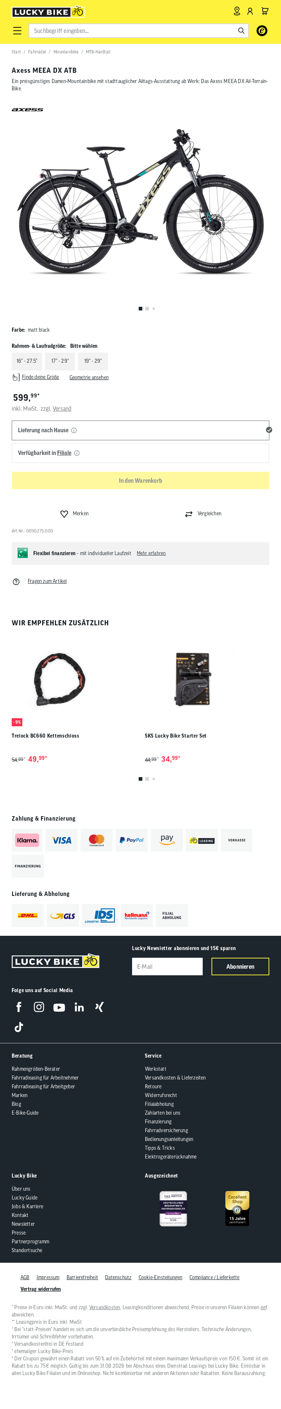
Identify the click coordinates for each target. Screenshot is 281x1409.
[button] (17, 30)
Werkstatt (155, 1069)
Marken (19, 1095)
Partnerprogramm (30, 1241)
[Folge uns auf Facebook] (19, 1007)
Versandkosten (104, 1307)
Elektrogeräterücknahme (170, 1157)
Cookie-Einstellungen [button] (161, 1277)
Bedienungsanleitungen (169, 1139)
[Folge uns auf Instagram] (39, 1007)
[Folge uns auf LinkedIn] (79, 1007)
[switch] (257, 1381)
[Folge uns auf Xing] (99, 1007)
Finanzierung (158, 1121)
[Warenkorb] (265, 11)
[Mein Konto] (250, 11)
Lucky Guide (24, 1198)
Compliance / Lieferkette (215, 1277)
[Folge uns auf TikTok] (19, 1027)
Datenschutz (118, 1277)
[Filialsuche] (237, 11)
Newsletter (23, 1224)
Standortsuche (27, 1250)
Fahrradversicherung (166, 1130)
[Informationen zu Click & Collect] (77, 453)
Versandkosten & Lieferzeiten (175, 1078)
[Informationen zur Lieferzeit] (74, 430)
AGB (25, 1277)
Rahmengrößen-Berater (36, 1069)
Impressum (48, 1277)
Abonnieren (240, 966)
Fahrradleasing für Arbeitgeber (43, 1086)
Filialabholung (159, 1104)
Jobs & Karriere (27, 1206)
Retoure (153, 1086)
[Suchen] (241, 30)
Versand (62, 408)
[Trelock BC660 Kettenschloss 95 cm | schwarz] (74, 679)
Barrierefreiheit (82, 1277)
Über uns (21, 1189)
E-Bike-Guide (25, 1113)
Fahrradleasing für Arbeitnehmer (45, 1078)
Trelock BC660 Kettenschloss (45, 736)
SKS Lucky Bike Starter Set (176, 736)
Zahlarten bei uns (162, 1113)
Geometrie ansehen (89, 377)
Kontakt (20, 1215)
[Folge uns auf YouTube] (59, 1007)
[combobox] (139, 30)
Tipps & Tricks (160, 1148)
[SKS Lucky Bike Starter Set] (207, 679)
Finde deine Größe (40, 377)
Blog (16, 1104)
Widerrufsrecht (161, 1095)
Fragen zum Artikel (47, 581)
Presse (19, 1233)
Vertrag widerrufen (40, 1289)
